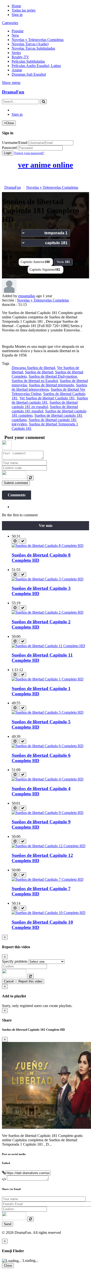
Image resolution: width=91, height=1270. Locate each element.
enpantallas (26, 296)
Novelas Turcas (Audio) (30, 44)
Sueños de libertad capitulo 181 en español (45, 404)
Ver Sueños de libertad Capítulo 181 (47, 398)
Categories (10, 23)
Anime (17, 70)
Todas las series (23, 10)
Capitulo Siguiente (45, 269)
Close (8, 1265)
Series (16, 53)
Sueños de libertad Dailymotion (53, 376)
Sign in (17, 15)
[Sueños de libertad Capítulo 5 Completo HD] (47, 712)
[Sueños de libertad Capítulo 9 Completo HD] (47, 813)
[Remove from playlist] (22, 541)
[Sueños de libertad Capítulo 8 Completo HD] (47, 546)
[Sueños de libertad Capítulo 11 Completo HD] (48, 646)
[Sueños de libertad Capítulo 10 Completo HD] (48, 913)
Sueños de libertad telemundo (51, 385)
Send (7, 1224)
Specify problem (14, 961)
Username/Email (14, 143)
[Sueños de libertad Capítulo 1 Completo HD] (47, 679)
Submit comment (16, 483)
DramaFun (13, 91)
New (15, 35)
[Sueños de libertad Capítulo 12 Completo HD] (48, 846)
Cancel (9, 981)
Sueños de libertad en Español (35, 381)
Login (7, 153)
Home (16, 6)
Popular (18, 31)
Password (9, 148)
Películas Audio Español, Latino (36, 66)
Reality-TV (20, 57)
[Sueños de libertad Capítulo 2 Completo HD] (47, 612)
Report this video (30, 981)
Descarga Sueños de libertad (33, 368)
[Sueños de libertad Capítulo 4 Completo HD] (47, 779)
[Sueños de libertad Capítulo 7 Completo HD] (47, 879)
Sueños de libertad (39, 372)
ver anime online (45, 165)
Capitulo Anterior (35, 262)
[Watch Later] (15, 541)
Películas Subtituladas (28, 61)
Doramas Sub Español (29, 74)
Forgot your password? (29, 153)
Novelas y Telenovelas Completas (38, 40)
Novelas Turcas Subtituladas (33, 48)
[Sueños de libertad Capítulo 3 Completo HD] (47, 579)
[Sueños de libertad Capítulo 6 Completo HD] (47, 746)
